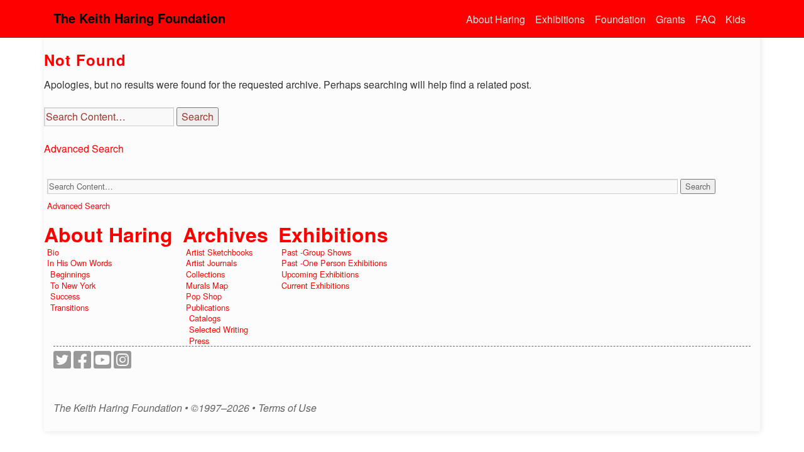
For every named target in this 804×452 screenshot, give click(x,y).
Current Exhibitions (315, 285)
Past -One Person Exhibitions (334, 263)
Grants (670, 19)
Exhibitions (560, 19)
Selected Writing (218, 329)
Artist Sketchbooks (219, 252)
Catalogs (204, 318)
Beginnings (70, 274)
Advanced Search (84, 148)
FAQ (705, 19)
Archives (225, 234)
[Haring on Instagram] (122, 363)
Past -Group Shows (316, 252)
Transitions (69, 307)
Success (65, 296)
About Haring (495, 19)
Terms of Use (287, 408)
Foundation (620, 19)
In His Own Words (79, 263)
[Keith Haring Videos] (102, 363)
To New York (72, 285)
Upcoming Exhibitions (320, 274)
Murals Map (207, 285)
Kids (735, 19)
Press (199, 341)
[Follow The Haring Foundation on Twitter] (62, 363)
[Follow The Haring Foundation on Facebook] (82, 363)
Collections (205, 274)
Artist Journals (211, 263)
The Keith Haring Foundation (139, 18)
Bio (53, 252)
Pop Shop (204, 296)
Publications (207, 307)
